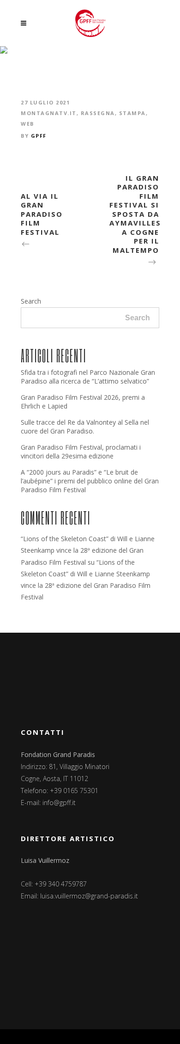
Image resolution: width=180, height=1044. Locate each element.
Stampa (132, 113)
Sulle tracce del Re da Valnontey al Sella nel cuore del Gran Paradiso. (85, 426)
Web (27, 123)
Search (31, 301)
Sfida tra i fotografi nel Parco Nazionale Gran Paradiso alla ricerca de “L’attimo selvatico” (88, 376)
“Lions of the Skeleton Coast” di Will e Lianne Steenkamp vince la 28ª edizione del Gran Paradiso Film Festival (88, 550)
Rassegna (98, 113)
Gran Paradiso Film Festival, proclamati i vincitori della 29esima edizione (81, 451)
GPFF (39, 135)
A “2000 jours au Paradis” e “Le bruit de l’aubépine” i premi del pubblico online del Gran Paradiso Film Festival (90, 481)
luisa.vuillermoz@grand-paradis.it (89, 895)
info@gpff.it (59, 802)
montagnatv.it (49, 113)
